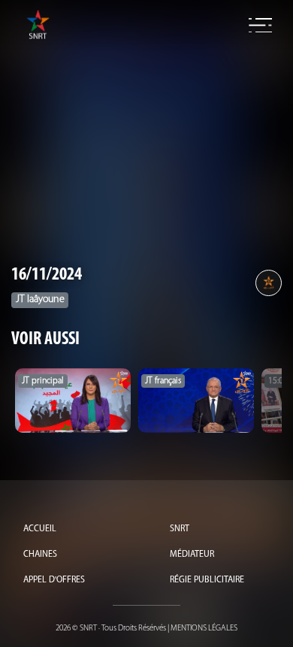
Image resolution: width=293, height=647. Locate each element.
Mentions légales (204, 628)
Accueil (39, 529)
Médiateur (192, 554)
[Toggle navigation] (260, 25)
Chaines (40, 554)
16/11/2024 (46, 275)
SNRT (179, 529)
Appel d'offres (54, 580)
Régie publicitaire (207, 580)
